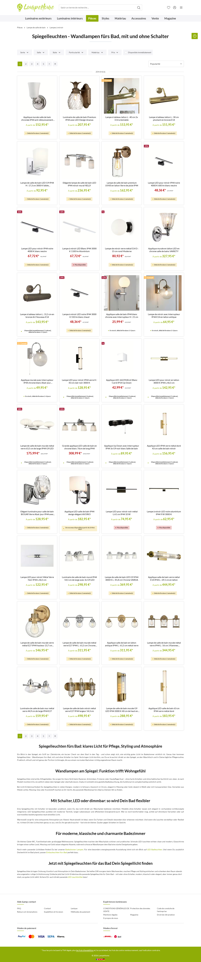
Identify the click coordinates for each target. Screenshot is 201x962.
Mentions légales (110, 915)
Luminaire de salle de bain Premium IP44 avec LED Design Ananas (79, 118)
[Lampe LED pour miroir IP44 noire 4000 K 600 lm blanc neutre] (164, 161)
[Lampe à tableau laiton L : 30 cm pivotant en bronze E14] (164, 96)
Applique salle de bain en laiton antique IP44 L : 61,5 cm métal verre (121, 644)
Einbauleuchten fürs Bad (56, 852)
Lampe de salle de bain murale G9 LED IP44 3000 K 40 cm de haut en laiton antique (121, 709)
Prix (113, 52)
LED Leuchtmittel (75, 877)
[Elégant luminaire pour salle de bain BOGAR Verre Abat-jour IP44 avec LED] (37, 490)
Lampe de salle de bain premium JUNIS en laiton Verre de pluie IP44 (121, 184)
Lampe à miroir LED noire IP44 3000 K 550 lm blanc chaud (79, 315)
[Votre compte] (174, 7)
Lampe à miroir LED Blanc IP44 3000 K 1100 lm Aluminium (79, 249)
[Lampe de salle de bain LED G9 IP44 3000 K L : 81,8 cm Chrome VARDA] (121, 556)
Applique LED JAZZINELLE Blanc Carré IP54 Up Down (121, 381)
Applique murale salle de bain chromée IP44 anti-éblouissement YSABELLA (37, 118)
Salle (39, 52)
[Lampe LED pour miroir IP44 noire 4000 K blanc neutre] (37, 227)
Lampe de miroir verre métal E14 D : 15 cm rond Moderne (121, 249)
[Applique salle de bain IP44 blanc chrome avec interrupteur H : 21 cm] (121, 293)
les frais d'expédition (85, 950)
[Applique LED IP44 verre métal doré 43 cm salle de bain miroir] (164, 424)
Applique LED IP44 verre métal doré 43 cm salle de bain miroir (164, 447)
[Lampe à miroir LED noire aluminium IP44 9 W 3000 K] (164, 490)
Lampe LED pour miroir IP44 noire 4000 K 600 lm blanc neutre (164, 184)
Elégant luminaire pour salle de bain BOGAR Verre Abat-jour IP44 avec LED (37, 513)
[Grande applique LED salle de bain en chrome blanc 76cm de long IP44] (79, 424)
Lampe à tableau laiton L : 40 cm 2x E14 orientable (121, 118)
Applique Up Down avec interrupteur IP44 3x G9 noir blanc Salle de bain (121, 447)
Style (55, 52)
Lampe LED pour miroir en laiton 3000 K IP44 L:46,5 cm (164, 381)
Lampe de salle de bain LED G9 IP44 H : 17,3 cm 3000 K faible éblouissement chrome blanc (37, 184)
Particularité (74, 52)
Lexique (74, 908)
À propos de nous (110, 918)
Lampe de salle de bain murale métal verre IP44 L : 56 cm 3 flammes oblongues (164, 644)
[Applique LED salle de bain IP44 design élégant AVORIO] (79, 490)
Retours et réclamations (27, 912)
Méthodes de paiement (80, 912)
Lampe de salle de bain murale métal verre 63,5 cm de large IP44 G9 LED (37, 447)
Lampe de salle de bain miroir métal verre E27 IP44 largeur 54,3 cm (79, 709)
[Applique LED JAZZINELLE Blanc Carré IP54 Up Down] (121, 358)
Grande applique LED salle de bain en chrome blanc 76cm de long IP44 (79, 447)
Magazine (134, 915)
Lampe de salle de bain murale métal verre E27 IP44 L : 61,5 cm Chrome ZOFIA (79, 644)
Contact (47, 908)
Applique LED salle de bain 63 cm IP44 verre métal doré (163, 709)
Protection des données (140, 908)
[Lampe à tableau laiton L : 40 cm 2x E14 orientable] (121, 96)
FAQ (19, 908)
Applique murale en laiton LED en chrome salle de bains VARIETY (164, 249)
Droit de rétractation (166, 915)
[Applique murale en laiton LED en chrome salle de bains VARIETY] (164, 227)
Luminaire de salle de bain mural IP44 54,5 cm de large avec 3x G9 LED (79, 578)
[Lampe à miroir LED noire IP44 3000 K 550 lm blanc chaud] (79, 293)
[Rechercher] (139, 7)
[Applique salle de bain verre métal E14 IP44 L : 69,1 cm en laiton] (164, 556)
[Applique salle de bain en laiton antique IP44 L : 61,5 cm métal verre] (121, 621)
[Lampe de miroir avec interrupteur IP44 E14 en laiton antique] (164, 293)
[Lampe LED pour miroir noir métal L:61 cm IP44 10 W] (121, 490)
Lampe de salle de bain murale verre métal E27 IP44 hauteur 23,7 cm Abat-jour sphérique (37, 644)
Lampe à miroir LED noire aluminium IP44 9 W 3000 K (164, 512)
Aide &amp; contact (26, 901)
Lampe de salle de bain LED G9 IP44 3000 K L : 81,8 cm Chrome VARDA (121, 578)
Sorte (22, 52)
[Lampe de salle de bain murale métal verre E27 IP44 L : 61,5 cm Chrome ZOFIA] (79, 621)
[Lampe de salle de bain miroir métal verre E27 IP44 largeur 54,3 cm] (79, 687)
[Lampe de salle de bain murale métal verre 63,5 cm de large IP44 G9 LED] (37, 424)
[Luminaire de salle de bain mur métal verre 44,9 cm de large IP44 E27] (37, 687)
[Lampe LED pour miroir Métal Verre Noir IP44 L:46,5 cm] (37, 556)
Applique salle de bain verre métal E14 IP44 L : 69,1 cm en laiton (164, 578)
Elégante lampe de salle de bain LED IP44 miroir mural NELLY (79, 184)
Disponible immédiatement (139, 52)
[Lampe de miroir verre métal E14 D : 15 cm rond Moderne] (121, 227)
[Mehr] (181, 7)
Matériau (95, 52)
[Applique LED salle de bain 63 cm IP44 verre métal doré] (164, 687)
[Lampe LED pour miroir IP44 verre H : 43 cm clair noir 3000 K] (79, 358)
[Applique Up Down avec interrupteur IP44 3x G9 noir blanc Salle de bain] (121, 424)
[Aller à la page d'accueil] (35, 7)
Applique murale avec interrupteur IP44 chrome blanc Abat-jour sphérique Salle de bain (37, 381)
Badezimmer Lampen (74, 849)
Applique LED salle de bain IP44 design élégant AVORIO (79, 512)
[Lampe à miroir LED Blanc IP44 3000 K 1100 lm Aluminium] (79, 227)
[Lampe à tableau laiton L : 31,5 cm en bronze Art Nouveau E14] (37, 293)
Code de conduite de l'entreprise (165, 909)
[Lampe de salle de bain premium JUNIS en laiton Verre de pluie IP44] (121, 161)
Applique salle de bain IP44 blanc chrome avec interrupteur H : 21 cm (121, 315)
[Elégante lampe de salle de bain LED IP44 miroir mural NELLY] (79, 161)
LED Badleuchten (154, 849)
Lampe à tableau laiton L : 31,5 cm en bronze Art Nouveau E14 (37, 315)
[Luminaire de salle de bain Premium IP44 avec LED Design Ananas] (79, 96)
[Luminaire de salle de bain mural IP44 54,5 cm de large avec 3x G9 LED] (79, 556)
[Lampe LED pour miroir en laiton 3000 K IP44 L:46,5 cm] (164, 358)
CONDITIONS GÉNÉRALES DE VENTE (116, 909)
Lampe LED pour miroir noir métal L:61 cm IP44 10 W (122, 512)
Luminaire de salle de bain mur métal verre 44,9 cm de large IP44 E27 (37, 709)
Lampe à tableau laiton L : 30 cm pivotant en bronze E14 (164, 118)
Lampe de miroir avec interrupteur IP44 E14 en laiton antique (164, 315)
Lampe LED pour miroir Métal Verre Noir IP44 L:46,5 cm (37, 578)
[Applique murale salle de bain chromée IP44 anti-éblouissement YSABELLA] (37, 96)
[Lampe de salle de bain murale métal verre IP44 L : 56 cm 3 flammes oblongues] (164, 621)
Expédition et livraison (53, 912)
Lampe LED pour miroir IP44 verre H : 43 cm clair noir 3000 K (79, 381)
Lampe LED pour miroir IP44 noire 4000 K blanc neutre (37, 249)
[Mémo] (168, 7)
